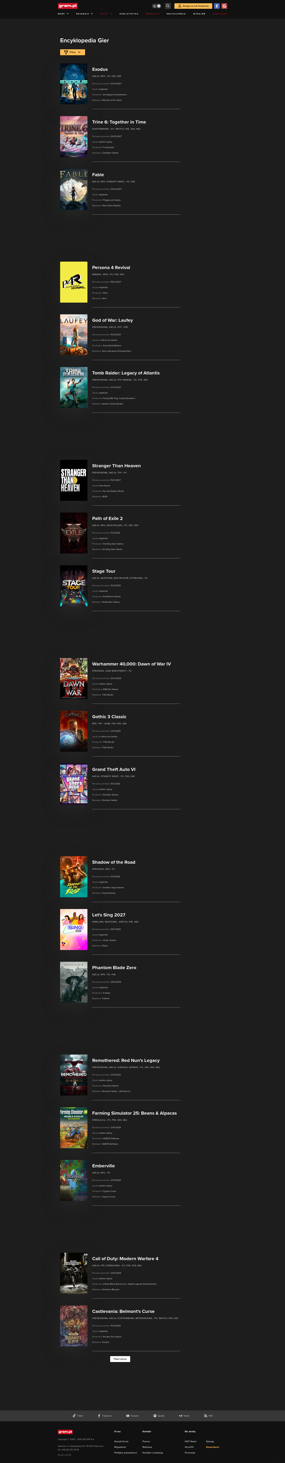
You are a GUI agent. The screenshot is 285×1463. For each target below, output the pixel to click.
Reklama (147, 1447)
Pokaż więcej (120, 1359)
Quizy (104, 13)
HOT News (191, 1441)
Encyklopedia (176, 13)
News (61, 13)
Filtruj (72, 52)
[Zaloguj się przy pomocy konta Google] (224, 6)
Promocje (152, 13)
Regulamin (120, 1447)
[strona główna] (75, 6)
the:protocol (212, 1447)
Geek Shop (220, 13)
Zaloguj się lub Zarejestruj (196, 6)
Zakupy (210, 1441)
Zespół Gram (121, 1441)
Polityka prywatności (125, 1452)
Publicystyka (129, 13)
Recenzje (82, 13)
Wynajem (199, 13)
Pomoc (146, 1441)
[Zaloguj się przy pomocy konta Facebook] (217, 6)
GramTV (189, 1447)
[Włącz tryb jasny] (156, 6)
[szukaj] (168, 6)
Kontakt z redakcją (152, 1452)
